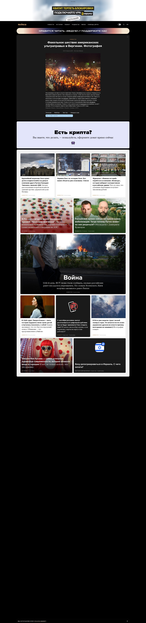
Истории (59, 24)
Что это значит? (40, 621)
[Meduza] (22, 24)
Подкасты (75, 24)
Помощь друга (93, 24)
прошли (65, 98)
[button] (73, 72)
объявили (92, 102)
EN (127, 24)
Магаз (84, 24)
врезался (84, 104)
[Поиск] (124, 24)
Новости (51, 24)
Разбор (67, 24)
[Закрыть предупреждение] (127, 621)
